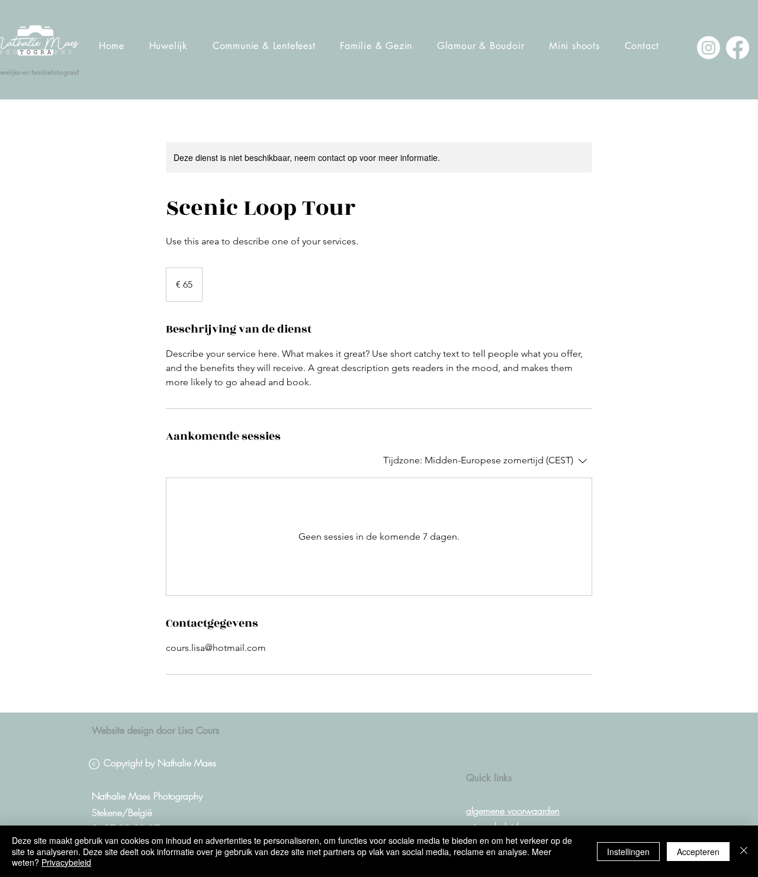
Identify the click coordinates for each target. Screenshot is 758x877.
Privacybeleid (66, 862)
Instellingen (628, 851)
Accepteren (698, 851)
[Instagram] (708, 47)
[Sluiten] (744, 851)
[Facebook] (737, 47)
